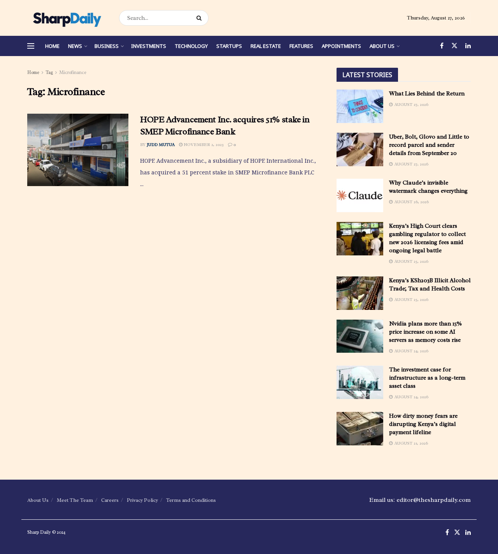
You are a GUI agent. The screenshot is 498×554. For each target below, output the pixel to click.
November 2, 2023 (203, 144)
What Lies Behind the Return (427, 93)
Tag (49, 72)
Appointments (341, 45)
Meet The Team (75, 500)
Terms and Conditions (191, 500)
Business (107, 45)
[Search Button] (201, 18)
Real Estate (266, 45)
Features (301, 45)
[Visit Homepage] (66, 17)
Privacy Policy (142, 500)
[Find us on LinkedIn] (468, 46)
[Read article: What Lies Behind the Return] (360, 106)
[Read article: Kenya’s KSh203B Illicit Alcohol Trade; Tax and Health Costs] (360, 293)
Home (52, 45)
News (75, 45)
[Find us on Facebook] (442, 46)
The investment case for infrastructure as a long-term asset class (427, 378)
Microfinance (72, 72)
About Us (382, 45)
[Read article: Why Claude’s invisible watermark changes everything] (360, 195)
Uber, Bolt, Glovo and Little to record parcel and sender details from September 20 (429, 145)
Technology (191, 45)
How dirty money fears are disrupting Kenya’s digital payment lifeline (423, 424)
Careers (110, 500)
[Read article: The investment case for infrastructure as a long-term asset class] (360, 382)
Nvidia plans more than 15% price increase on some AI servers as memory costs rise (425, 332)
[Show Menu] (30, 46)
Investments (148, 45)
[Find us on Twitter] (454, 46)
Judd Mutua (161, 144)
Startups (229, 45)
